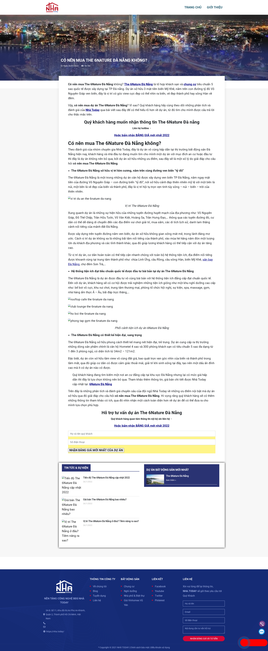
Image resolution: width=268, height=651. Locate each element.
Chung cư (129, 586)
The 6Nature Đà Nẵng (177, 475)
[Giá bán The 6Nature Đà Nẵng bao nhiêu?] (71, 507)
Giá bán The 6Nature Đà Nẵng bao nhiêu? (104, 499)
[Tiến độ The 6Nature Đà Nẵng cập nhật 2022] (71, 485)
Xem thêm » (171, 480)
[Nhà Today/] (52, 7)
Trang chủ (192, 7)
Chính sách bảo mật (139, 647)
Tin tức (87, 66)
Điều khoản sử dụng (160, 647)
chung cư (190, 84)
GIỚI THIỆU (214, 7)
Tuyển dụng (99, 595)
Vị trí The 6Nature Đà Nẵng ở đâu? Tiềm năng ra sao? (111, 521)
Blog (95, 591)
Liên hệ (97, 600)
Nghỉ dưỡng (130, 591)
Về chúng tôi (100, 586)
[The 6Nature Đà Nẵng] (155, 479)
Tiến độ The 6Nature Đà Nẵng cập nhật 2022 (106, 477)
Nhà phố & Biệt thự (134, 595)
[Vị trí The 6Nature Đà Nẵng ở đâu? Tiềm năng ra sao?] (71, 531)
